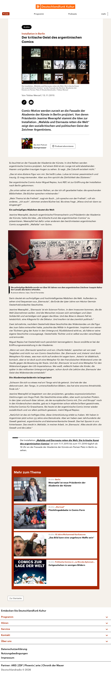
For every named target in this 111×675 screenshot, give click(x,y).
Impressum (7, 657)
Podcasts (72, 14)
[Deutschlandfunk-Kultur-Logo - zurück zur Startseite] (55, 6)
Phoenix (30, 665)
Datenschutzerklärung (14, 649)
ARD (14, 665)
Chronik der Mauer (53, 665)
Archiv (27, 27)
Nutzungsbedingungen (14, 653)
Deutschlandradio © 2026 (16, 669)
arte (39, 665)
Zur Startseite (15, 598)
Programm (39, 14)
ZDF (21, 665)
